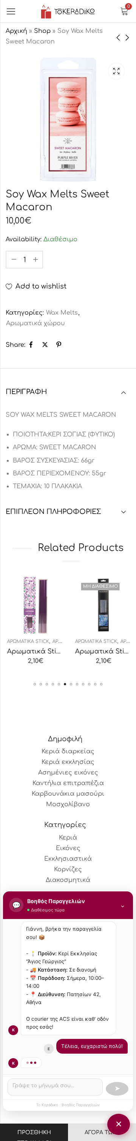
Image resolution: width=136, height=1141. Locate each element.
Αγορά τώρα (102, 1132)
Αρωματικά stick (27, 641)
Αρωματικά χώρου (35, 323)
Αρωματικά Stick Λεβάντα (50, 651)
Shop (42, 31)
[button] (35, 684)
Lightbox (116, 71)
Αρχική (16, 31)
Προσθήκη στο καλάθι (34, 1135)
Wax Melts (62, 312)
